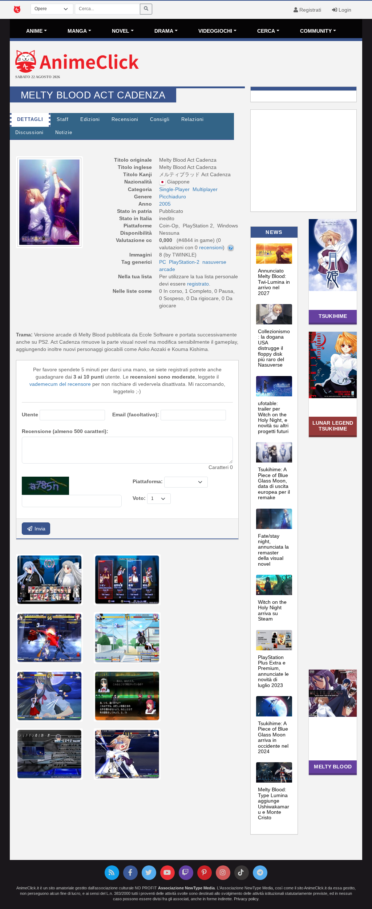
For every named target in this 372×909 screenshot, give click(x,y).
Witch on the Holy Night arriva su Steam (272, 610)
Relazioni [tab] (192, 119)
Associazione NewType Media (186, 888)
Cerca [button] (266, 31)
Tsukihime (333, 316)
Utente (30, 414)
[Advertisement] (245, 64)
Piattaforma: (148, 481)
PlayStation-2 (184, 262)
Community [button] (316, 31)
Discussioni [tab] (29, 132)
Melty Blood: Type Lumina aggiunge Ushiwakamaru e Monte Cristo (273, 803)
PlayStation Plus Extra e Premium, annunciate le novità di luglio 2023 (273, 671)
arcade (167, 269)
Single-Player (174, 189)
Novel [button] (120, 31)
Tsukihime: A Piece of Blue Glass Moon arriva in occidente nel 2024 (273, 737)
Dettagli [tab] (30, 119)
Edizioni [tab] (90, 119)
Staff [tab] (63, 119)
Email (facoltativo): (135, 414)
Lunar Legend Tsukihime (332, 425)
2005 (165, 204)
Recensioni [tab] (125, 119)
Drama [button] (163, 31)
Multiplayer (205, 189)
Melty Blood (332, 766)
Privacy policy (246, 899)
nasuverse (214, 262)
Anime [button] (34, 31)
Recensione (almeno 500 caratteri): (65, 431)
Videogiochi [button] (215, 31)
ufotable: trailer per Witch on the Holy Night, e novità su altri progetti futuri (273, 417)
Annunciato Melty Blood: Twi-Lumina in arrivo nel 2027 (274, 282)
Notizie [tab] (63, 132)
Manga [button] (77, 31)
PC (162, 262)
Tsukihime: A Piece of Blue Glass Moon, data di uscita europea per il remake (274, 483)
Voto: (139, 498)
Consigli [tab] (160, 119)
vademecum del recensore (60, 384)
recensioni (211, 247)
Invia (39, 529)
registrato (198, 284)
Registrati (309, 10)
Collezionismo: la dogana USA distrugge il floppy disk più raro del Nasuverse (274, 348)
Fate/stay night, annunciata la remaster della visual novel (273, 550)
